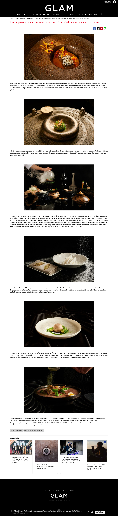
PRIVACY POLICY (49, 490)
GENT (65, 14)
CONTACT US (70, 490)
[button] (101, 14)
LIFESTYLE (56, 14)
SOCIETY (27, 14)
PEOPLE (73, 14)
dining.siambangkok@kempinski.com (21, 423)
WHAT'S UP (92, 14)
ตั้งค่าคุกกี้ (90, 512)
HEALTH (82, 14)
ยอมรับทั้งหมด (99, 512)
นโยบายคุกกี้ (25, 513)
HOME (18, 14)
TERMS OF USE (60, 490)
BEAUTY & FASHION (41, 14)
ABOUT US (107, 2)
